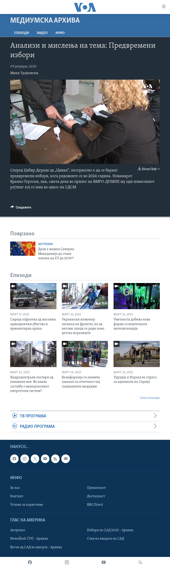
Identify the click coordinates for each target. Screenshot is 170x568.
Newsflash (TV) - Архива (29, 538)
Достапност (96, 496)
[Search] (140, 562)
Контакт (16, 496)
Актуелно (45, 244)
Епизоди (21, 33)
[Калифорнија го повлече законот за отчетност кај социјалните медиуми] (85, 354)
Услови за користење (26, 505)
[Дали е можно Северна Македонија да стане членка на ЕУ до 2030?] (22, 249)
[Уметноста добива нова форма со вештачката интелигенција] (137, 296)
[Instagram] (67, 562)
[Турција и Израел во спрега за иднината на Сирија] (137, 354)
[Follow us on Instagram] (24, 458)
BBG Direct (95, 505)
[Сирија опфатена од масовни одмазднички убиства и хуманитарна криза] (33, 296)
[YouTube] (103, 562)
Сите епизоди (150, 398)
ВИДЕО (42, 33)
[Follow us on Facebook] (14, 458)
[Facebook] (30, 562)
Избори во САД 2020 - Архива (110, 530)
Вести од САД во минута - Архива (36, 547)
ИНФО (60, 33)
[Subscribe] (65, 458)
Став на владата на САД (105, 538)
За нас (15, 487)
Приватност (96, 487)
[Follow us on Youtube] (45, 458)
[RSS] (55, 458)
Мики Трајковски (24, 73)
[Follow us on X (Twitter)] (35, 458)
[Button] (20, 208)
